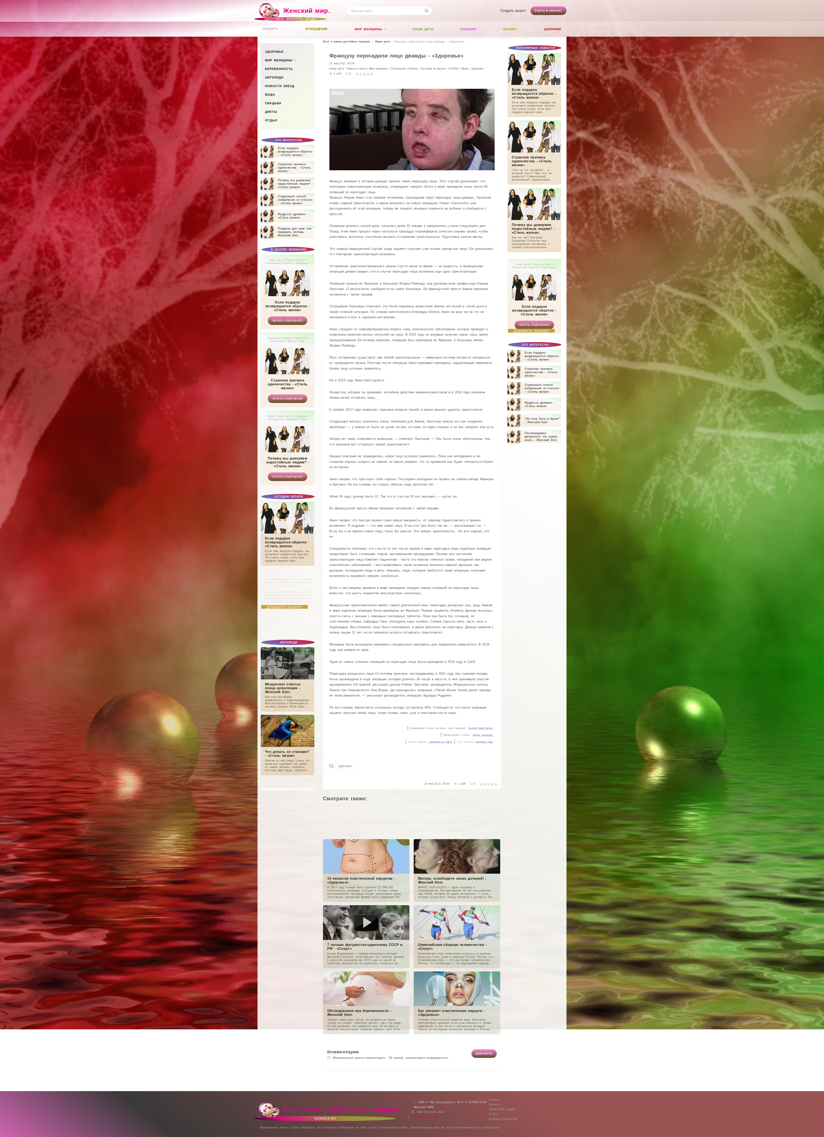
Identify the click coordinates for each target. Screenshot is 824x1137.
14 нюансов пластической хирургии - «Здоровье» (361, 880)
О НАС (494, 1114)
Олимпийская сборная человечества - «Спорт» (452, 946)
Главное (494, 1099)
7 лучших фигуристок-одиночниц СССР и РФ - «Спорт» (365, 946)
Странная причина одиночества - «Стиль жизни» (287, 384)
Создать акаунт (513, 10)
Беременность (279, 69)
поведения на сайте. (440, 741)
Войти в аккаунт (548, 10)
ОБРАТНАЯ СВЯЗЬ (502, 1109)
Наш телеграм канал (431, 1111)
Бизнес (510, 29)
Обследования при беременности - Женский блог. (359, 1012)
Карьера (468, 29)
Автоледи (274, 77)
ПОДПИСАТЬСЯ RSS (503, 1119)
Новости (494, 1104)
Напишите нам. (484, 741)
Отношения (316, 29)
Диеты (271, 111)
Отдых (271, 120)
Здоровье (274, 51)
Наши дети (423, 29)
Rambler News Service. (481, 728)
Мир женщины (368, 29)
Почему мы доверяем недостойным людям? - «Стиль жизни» (287, 462)
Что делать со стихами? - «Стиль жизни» (287, 753)
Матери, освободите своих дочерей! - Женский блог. (452, 880)
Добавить (484, 1053)
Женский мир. (297, 12)
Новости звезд (279, 86)
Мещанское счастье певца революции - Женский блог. (282, 688)
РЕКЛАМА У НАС (424, 1116)
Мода (270, 94)
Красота (270, 29)
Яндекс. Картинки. (483, 735)
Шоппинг (553, 29)
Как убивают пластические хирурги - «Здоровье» (451, 1012)
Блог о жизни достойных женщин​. (347, 41)
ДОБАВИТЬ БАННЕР (285, 607)
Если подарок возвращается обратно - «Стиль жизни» (287, 306)
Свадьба (273, 103)
